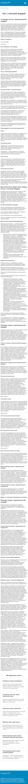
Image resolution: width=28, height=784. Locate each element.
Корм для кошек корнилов (12, 708)
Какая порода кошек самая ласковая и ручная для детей (13, 736)
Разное (6, 8)
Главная (2, 8)
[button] (25, 3)
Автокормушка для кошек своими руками (11, 751)
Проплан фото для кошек (11, 722)
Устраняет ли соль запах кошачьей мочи (11, 695)
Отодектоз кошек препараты (12, 681)
